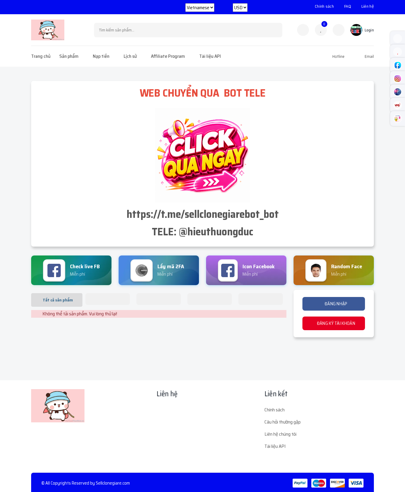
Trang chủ (40, 56)
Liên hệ (367, 6)
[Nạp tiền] (339, 30)
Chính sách (324, 6)
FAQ (347, 6)
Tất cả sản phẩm (58, 300)
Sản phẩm (69, 56)
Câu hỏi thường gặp (282, 422)
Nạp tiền (101, 56)
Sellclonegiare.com (113, 483)
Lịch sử (130, 56)
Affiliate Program (168, 56)
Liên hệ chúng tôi (280, 434)
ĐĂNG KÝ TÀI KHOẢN (335, 323)
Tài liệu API (210, 56)
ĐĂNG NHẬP (335, 303)
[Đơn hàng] (303, 30)
